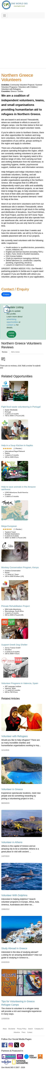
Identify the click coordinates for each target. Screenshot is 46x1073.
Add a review (15, 352)
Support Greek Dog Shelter (14, 645)
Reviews (4, 352)
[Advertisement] (23, 43)
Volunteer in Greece (12, 789)
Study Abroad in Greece (14, 948)
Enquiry (6, 294)
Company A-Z (38, 1029)
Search (30, 1029)
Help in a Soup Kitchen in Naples (17, 445)
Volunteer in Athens (11, 842)
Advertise (17, 1032)
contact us (11, 325)
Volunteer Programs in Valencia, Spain (19, 683)
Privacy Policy (21, 1029)
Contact (29, 1032)
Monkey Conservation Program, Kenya (20, 567)
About (5, 1029)
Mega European (9, 526)
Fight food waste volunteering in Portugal (20, 407)
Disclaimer (11, 1029)
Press (23, 1032)
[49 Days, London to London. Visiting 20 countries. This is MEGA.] (14, 511)
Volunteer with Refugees (14, 736)
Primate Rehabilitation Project (15, 606)
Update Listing (11, 334)
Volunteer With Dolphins (14, 895)
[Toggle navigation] (4, 15)
